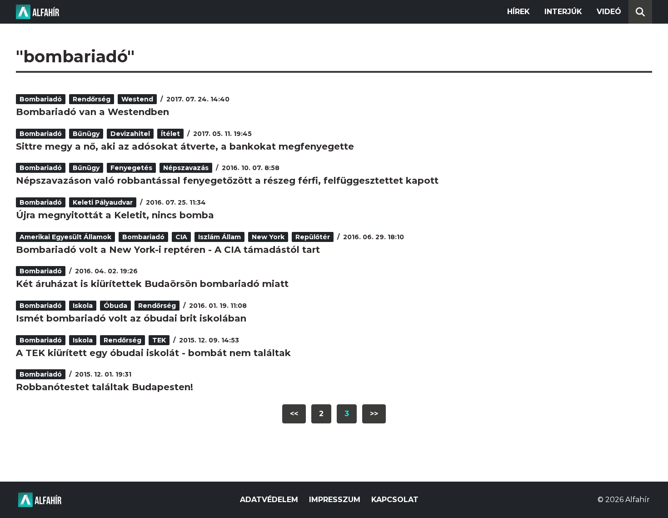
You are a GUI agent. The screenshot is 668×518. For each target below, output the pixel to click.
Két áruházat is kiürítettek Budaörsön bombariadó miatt (152, 283)
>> (374, 413)
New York (268, 237)
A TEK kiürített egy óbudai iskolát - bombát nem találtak (153, 352)
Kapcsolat (395, 499)
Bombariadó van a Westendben (92, 111)
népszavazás (186, 168)
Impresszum (334, 499)
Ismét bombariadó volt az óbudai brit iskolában (131, 318)
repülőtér (312, 237)
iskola (83, 306)
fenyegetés (131, 168)
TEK (159, 340)
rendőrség (91, 99)
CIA (181, 237)
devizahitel (130, 134)
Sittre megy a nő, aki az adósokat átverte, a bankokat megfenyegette (185, 146)
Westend (137, 99)
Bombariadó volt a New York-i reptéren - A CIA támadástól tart (168, 249)
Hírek (518, 11)
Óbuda (115, 306)
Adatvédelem (269, 499)
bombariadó (41, 99)
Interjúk (563, 11)
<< (294, 413)
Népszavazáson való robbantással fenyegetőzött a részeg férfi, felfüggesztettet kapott (227, 180)
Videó (609, 11)
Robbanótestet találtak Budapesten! (104, 387)
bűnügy (86, 134)
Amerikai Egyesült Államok (65, 237)
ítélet (170, 134)
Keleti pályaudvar (103, 202)
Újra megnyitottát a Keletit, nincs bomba (115, 215)
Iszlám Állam (219, 237)
